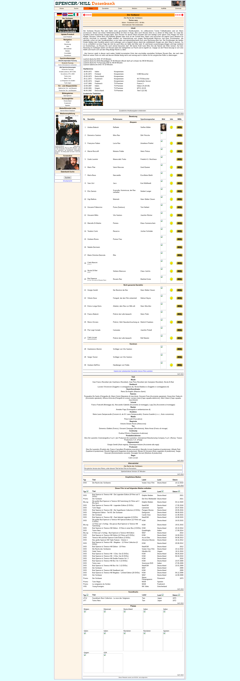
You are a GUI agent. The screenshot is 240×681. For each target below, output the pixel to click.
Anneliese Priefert (146, 143)
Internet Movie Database (67, 110)
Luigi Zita (152, 405)
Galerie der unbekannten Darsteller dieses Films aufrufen (133, 371)
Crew (120, 8)
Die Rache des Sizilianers (101, 483)
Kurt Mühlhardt (145, 183)
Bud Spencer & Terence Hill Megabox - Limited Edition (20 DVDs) (116, 573)
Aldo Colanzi (165, 398)
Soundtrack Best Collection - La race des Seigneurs (111, 598)
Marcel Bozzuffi (93, 151)
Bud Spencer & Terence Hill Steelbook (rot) (107, 570)
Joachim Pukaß (146, 330)
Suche (76, 8)
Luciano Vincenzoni (105, 387)
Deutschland (67, 101)
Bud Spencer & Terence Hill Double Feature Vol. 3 (110, 558)
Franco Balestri (93, 314)
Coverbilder (67, 53)
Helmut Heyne (145, 298)
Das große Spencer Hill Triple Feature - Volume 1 (110, 540)
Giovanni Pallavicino (95, 207)
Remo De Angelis (127, 391)
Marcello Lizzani (146, 449)
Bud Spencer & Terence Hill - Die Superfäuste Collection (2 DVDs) (116, 510)
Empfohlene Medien (133, 477)
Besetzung (67, 44)
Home (62, 8)
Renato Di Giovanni (145, 451)
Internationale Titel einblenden (132, 25)
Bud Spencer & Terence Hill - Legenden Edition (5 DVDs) (112, 505)
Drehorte (178, 8)
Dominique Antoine (136, 445)
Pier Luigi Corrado (94, 330)
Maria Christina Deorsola (96, 255)
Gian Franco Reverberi (100, 382)
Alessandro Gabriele (122, 405)
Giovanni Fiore (144, 396)
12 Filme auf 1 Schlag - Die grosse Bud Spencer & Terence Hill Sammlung (115, 525)
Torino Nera (96, 530)
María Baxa (92, 175)
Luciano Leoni (136, 398)
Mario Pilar (91, 167)
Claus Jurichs (145, 271)
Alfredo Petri (175, 449)
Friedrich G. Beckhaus (148, 159)
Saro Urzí (91, 183)
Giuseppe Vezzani (137, 453)
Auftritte (163, 8)
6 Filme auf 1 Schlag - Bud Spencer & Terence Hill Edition (113, 533)
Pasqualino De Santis (92, 396)
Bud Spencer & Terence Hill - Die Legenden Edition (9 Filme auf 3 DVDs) (116, 495)
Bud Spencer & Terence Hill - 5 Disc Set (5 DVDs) (110, 554)
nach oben (180, 113)
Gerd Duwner (145, 167)
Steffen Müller (145, 127)
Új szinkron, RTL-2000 (67, 74)
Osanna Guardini (149, 414)
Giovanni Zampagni (127, 428)
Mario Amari (149, 428)
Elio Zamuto (92, 191)
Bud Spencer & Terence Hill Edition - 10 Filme (109, 547)
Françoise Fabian (94, 143)
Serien (149, 8)
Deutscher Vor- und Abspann (67, 90)
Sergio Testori (93, 357)
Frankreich (67, 103)
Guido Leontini (93, 159)
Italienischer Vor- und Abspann (67, 88)
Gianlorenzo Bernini (95, 349)
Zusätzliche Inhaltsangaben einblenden (132, 111)
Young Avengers (98, 586)
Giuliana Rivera (93, 239)
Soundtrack (67, 55)
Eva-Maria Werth (146, 175)
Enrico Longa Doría (94, 306)
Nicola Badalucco (140, 387)
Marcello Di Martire (94, 223)
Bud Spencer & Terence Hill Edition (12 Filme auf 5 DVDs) (113, 535)
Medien (134, 8)
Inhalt (67, 42)
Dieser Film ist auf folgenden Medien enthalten (133, 488)
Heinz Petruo (145, 151)
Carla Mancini (92, 262)
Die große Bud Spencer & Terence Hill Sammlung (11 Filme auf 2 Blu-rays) (115, 502)
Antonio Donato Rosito (128, 424)
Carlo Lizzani (92, 337)
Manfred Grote (145, 279)
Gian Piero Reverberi (136, 382)
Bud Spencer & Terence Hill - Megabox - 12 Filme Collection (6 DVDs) (115, 543)
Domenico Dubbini (105, 428)
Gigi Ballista (92, 199)
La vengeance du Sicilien (101, 584)
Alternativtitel (67, 48)
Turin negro (67, 83)
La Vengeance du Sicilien (67, 80)
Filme (91, 8)
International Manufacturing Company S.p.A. (154, 438)
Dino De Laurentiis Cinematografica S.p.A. (99, 438)
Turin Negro (96, 582)
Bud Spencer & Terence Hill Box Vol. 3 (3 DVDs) (109, 566)
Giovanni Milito (93, 215)
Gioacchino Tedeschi (174, 396)
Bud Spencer (68, 95)
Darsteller (105, 8)
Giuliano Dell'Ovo (94, 365)
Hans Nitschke (145, 306)
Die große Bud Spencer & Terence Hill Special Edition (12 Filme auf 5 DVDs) (116, 520)
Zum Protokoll (67, 36)
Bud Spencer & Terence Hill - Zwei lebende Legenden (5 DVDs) (115, 517)
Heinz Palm (144, 314)
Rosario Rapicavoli (111, 451)
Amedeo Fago (121, 409)
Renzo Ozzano (93, 322)
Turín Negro (96, 508)
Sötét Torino (96, 551)
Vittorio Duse (92, 298)
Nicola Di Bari (92, 270)
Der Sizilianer (97, 499)
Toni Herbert (144, 207)
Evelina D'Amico (125, 433)
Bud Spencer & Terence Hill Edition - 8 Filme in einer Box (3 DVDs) (116, 528)
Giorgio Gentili (93, 290)
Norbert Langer (145, 191)
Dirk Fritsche (145, 135)
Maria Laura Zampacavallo (102, 414)
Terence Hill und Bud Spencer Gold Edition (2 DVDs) (111, 538)
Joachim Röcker (146, 215)
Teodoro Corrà (93, 231)
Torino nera (67, 76)
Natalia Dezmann (94, 247)
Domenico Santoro (94, 135)
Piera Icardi (128, 419)
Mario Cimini (115, 396)
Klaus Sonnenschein (147, 223)
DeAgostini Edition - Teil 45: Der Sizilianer (107, 512)
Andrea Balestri (93, 127)
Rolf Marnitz (144, 338)
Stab (67, 46)
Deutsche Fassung (67, 69)
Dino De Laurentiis (92, 449)
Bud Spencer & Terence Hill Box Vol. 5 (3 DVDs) (109, 561)
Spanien (67, 105)
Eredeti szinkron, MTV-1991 (67, 71)
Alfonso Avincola (109, 398)
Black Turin (67, 78)
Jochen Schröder (146, 231)
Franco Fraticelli (97, 405)
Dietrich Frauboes (146, 322)
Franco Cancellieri (116, 449)
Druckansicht (67, 181)
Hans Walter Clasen (147, 199)
